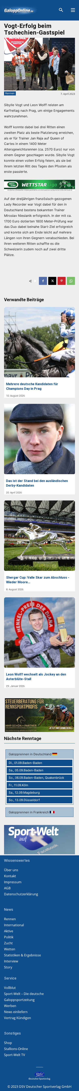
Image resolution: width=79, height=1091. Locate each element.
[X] (52, 281)
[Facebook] (43, 281)
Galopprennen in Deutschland (30, 754)
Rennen (10, 93)
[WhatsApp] (71, 281)
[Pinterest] (62, 281)
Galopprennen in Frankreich (29, 812)
